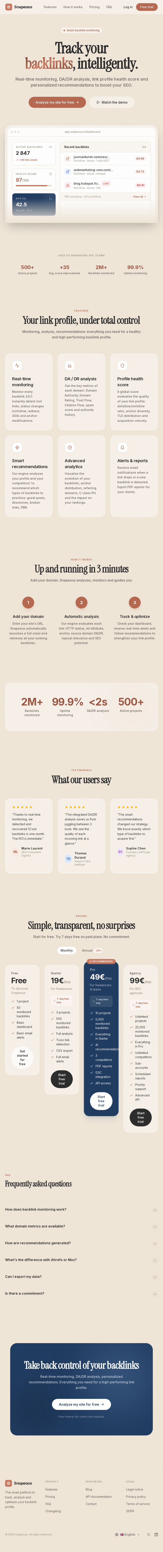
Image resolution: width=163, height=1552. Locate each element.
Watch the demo (114, 102)
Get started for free (22, 1057)
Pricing (94, 7)
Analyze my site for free (54, 102)
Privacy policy (136, 1496)
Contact (91, 1504)
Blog (89, 1489)
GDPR (130, 1511)
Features (50, 7)
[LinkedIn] (156, 1534)
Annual (91, 950)
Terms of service (138, 1504)
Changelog (53, 1511)
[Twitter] (148, 1534)
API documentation (99, 1496)
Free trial (146, 7)
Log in (128, 7)
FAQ (109, 7)
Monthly (67, 950)
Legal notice (134, 1489)
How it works (73, 7)
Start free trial (62, 1079)
